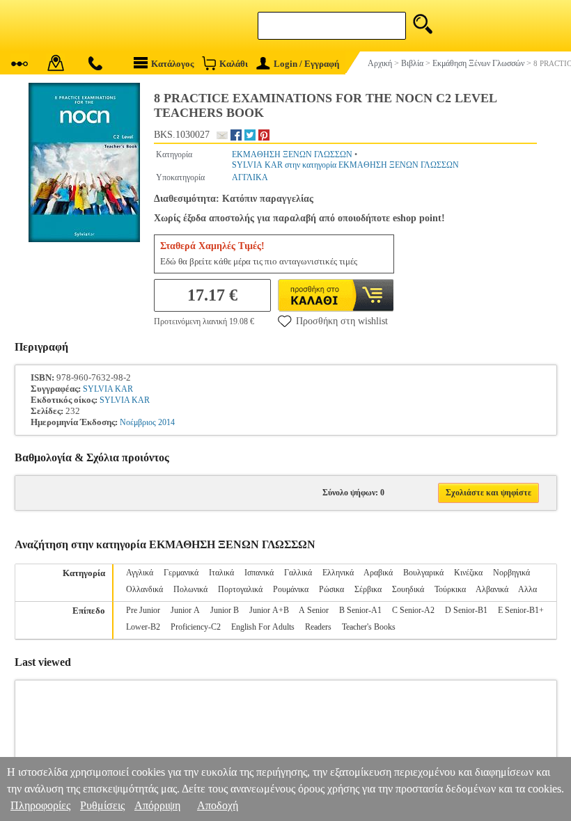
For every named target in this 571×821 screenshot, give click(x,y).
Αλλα (527, 589)
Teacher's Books (369, 627)
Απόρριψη (157, 805)
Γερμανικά (181, 572)
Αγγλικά (139, 572)
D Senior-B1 (466, 610)
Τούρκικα (450, 589)
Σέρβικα (368, 589)
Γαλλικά (298, 572)
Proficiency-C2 (196, 627)
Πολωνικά (190, 589)
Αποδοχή (217, 805)
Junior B (224, 610)
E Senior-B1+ (521, 610)
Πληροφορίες (40, 805)
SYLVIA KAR (108, 389)
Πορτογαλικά (240, 589)
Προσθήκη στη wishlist (342, 321)
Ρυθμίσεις (102, 805)
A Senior (314, 610)
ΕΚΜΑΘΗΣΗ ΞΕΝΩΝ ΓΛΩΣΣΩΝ (292, 154)
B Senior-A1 (360, 610)
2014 (166, 422)
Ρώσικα (331, 589)
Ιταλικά (221, 572)
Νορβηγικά (511, 572)
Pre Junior (143, 610)
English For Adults (263, 627)
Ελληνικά (338, 572)
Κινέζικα (468, 572)
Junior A (185, 610)
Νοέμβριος (138, 422)
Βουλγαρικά (423, 572)
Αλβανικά (492, 589)
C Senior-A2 (413, 610)
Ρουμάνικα (290, 589)
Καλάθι (233, 63)
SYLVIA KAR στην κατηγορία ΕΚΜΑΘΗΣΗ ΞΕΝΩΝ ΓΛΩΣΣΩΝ (345, 165)
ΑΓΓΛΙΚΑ (250, 177)
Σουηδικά (408, 589)
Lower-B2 (143, 627)
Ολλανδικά (144, 589)
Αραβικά (378, 572)
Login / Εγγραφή (306, 63)
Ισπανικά (259, 572)
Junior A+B (269, 610)
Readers (318, 627)
